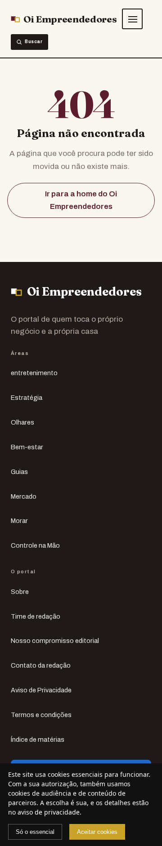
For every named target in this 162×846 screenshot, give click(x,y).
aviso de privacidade (49, 812)
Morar (19, 520)
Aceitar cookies (97, 831)
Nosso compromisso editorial (55, 640)
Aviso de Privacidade (41, 690)
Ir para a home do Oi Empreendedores (81, 200)
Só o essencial (35, 831)
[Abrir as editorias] (132, 19)
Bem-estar (27, 447)
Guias (19, 471)
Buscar (34, 41)
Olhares (22, 422)
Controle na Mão (35, 545)
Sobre (20, 591)
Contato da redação (41, 665)
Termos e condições (41, 714)
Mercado (23, 496)
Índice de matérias (37, 739)
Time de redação (35, 616)
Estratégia (26, 397)
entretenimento (34, 372)
